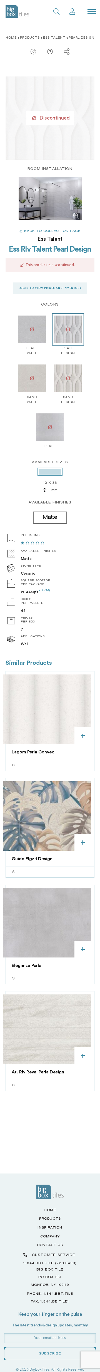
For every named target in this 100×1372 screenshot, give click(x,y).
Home (11, 38)
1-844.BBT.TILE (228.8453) (50, 1263)
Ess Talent (54, 38)
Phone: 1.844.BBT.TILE (50, 1294)
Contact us (50, 1245)
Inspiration (50, 1227)
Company (50, 1236)
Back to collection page (52, 231)
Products (30, 38)
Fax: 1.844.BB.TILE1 (50, 1301)
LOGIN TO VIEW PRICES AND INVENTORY (50, 288)
